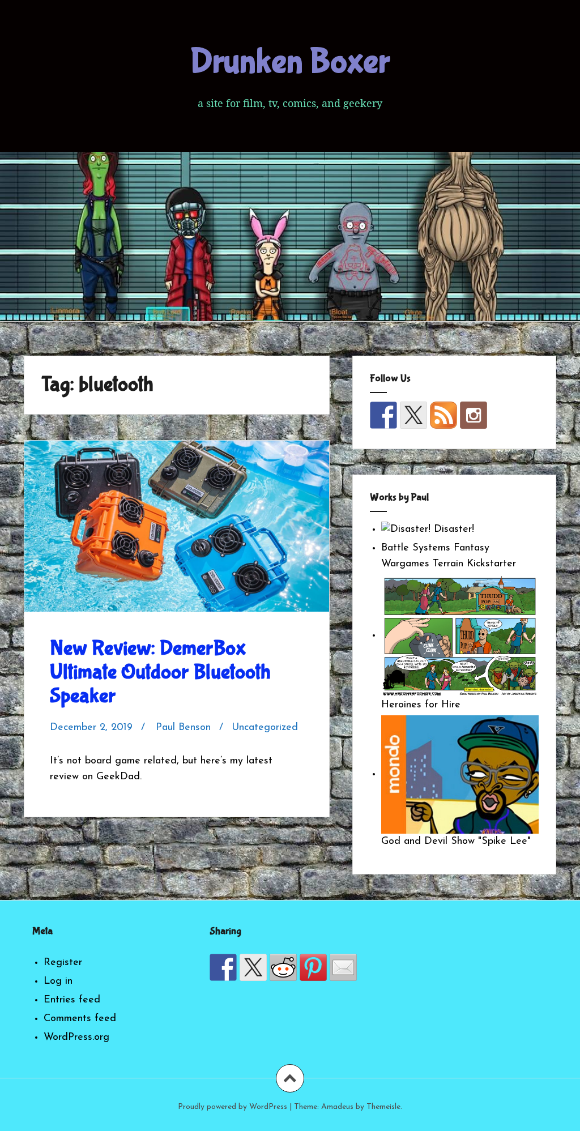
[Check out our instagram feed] (473, 415)
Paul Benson (183, 728)
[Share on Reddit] (283, 967)
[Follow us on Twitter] (413, 415)
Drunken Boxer (290, 61)
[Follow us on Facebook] (383, 415)
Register (63, 963)
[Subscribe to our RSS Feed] (443, 415)
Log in (58, 981)
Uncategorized (265, 728)
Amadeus (337, 1107)
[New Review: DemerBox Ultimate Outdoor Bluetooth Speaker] (180, 538)
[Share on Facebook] (223, 967)
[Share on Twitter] (253, 967)
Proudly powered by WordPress (232, 1107)
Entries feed (72, 1000)
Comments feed (80, 1019)
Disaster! (452, 529)
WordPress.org (76, 1037)
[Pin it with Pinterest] (313, 967)
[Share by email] (343, 967)
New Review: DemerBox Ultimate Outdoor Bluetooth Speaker (160, 672)
